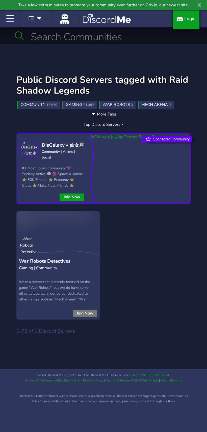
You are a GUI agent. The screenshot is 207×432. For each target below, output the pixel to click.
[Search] (19, 35)
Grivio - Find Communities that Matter (53, 380)
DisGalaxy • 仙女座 (63, 145)
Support (176, 380)
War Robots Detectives (44, 261)
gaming (80, 104)
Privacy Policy (93, 380)
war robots (117, 104)
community (38, 104)
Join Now (71, 197)
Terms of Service (118, 380)
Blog (164, 380)
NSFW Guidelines (145, 380)
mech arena (156, 104)
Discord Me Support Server (149, 375)
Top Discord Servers (102, 124)
